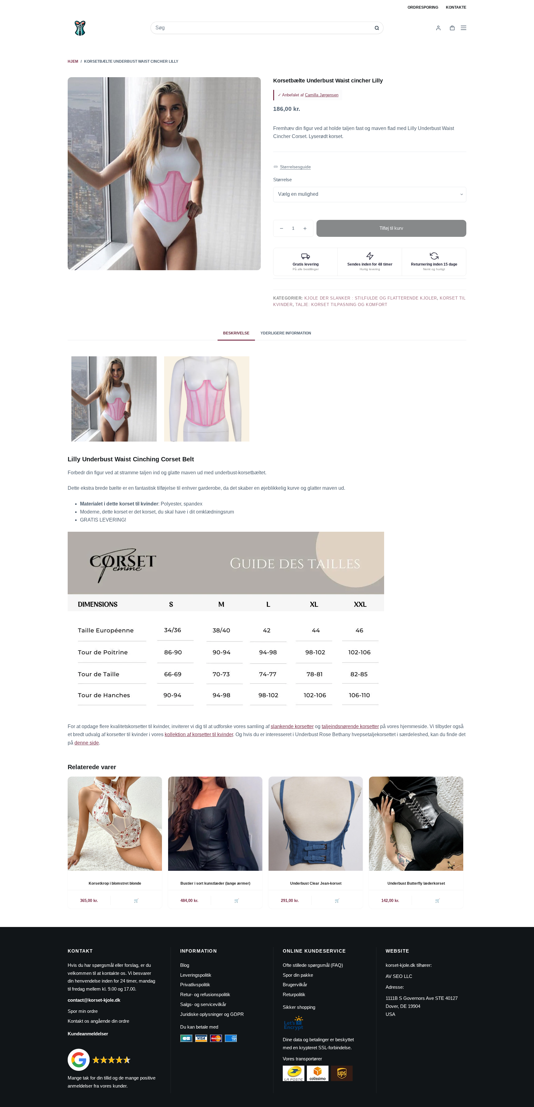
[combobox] (263, 28)
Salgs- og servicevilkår (203, 1004)
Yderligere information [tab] (286, 333)
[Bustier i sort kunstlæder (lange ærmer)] (215, 824)
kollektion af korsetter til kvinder (199, 734)
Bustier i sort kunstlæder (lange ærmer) (215, 883)
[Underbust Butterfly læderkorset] (416, 824)
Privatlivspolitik (195, 984)
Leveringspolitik (195, 975)
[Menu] (463, 28)
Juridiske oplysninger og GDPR (212, 1014)
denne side (86, 742)
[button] (292, 167)
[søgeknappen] (377, 28)
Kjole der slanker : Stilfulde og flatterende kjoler (370, 298)
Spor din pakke (298, 975)
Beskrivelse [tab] (236, 333)
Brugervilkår (295, 984)
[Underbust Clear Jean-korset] (316, 824)
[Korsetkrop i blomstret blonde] (115, 824)
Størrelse (282, 179)
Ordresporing (423, 7)
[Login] (438, 28)
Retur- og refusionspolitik (205, 994)
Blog (184, 965)
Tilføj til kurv (391, 228)
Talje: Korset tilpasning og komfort (341, 304)
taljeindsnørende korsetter (350, 726)
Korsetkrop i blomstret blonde (115, 883)
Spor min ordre (83, 1011)
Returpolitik (294, 994)
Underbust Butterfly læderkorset (416, 883)
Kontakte (456, 7)
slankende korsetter (292, 726)
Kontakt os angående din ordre (98, 1021)
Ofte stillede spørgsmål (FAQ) (313, 965)
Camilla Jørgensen (321, 95)
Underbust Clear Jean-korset (315, 883)
